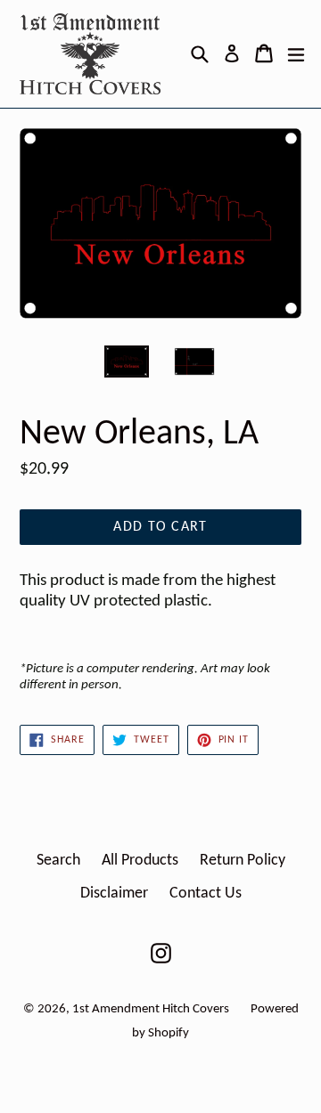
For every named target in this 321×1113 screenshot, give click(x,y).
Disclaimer (114, 893)
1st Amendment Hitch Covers (150, 1009)
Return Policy (242, 860)
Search (58, 860)
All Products (140, 860)
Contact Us (205, 893)
